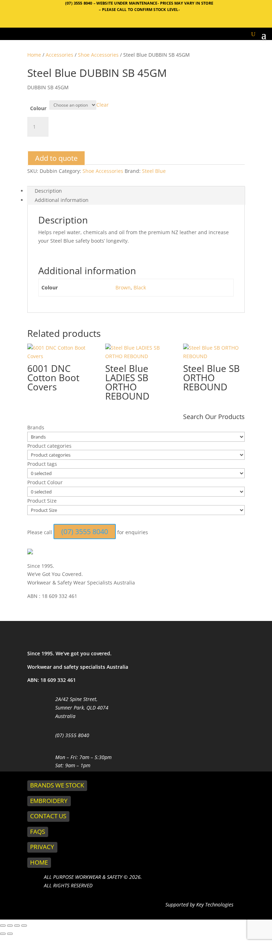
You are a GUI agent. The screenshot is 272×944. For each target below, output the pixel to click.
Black (140, 287)
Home (34, 54)
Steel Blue (154, 171)
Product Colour (45, 482)
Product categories (49, 445)
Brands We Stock (57, 785)
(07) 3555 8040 (79, 3)
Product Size (42, 500)
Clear (102, 104)
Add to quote (56, 158)
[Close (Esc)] (24, 926)
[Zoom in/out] (3, 926)
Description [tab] (48, 190)
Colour (38, 108)
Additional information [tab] (62, 200)
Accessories (59, 54)
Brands (35, 427)
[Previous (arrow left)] (3, 934)
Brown (123, 287)
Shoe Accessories (98, 54)
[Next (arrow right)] (10, 934)
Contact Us (48, 816)
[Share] (17, 926)
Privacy (42, 847)
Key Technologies (214, 904)
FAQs (37, 831)
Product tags (42, 463)
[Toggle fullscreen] (10, 926)
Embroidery (49, 801)
